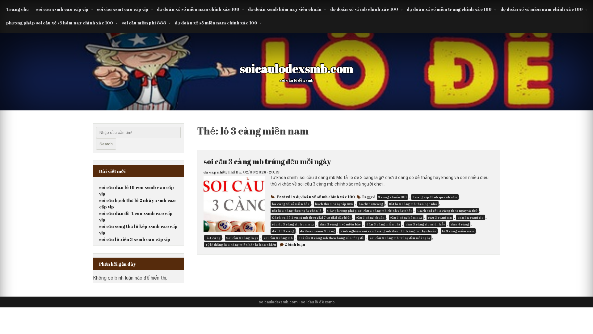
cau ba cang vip (470, 217)
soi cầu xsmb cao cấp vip (62, 9)
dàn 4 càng (460, 224)
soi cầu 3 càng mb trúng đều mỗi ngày (267, 161)
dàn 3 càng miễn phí (383, 224)
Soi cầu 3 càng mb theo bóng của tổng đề (331, 238)
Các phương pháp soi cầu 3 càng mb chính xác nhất (369, 210)
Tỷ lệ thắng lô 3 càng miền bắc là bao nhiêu (240, 244)
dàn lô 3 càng (283, 231)
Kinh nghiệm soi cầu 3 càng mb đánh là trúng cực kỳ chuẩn (388, 231)
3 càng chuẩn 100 (392, 197)
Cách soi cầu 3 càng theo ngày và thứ (447, 210)
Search (106, 144)
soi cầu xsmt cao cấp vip (122, 9)
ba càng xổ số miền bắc (290, 204)
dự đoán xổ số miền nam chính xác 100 (198, 9)
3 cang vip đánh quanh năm (434, 197)
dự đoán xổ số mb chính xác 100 (364, 9)
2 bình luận (294, 244)
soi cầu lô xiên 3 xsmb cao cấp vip (134, 239)
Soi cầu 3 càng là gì (242, 238)
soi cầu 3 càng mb (278, 238)
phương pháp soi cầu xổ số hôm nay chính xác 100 (59, 23)
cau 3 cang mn (440, 217)
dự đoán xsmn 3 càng (317, 231)
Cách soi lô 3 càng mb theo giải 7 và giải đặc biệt (311, 217)
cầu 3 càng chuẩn (370, 217)
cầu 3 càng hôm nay (406, 217)
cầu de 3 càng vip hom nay (293, 224)
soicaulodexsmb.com (296, 68)
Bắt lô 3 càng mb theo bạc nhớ (413, 204)
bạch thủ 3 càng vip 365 (334, 204)
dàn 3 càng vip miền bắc (425, 224)
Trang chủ (17, 9)
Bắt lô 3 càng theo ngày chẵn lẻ (297, 210)
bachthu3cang (371, 204)
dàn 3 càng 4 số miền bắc (340, 224)
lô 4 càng (213, 238)
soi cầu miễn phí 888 (144, 23)
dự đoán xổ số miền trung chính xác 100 (449, 9)
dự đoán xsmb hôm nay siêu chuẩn (285, 9)
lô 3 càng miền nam (458, 231)
